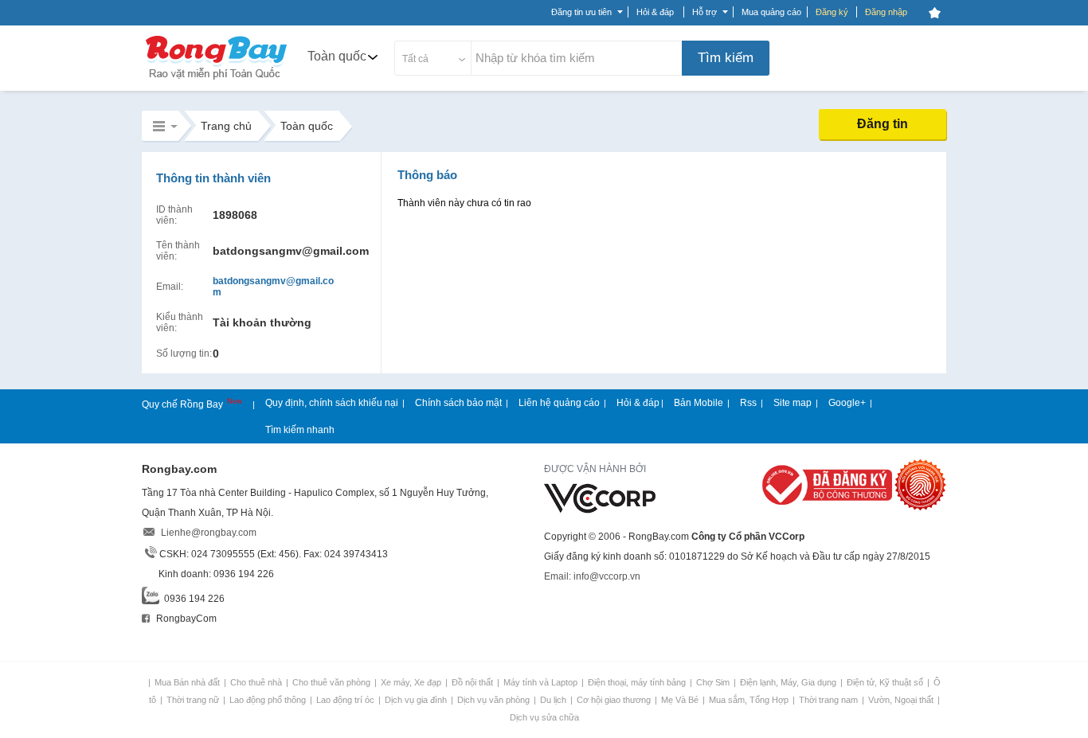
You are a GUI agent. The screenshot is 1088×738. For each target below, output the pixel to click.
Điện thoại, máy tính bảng (638, 682)
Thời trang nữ (193, 700)
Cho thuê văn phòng (332, 682)
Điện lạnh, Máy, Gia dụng (789, 682)
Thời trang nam (829, 700)
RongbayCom (185, 618)
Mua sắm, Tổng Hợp (750, 700)
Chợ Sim (714, 682)
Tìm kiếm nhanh (300, 429)
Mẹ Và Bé (681, 700)
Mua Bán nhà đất (188, 682)
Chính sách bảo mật (458, 402)
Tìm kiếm (725, 57)
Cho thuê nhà (257, 682)
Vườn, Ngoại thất (902, 700)
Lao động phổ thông (268, 700)
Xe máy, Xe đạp (412, 682)
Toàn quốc (336, 56)
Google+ (847, 402)
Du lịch (554, 700)
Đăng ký (832, 12)
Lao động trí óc (346, 700)
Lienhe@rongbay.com (208, 532)
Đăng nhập (886, 12)
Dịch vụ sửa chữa (544, 717)
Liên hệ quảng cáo (559, 402)
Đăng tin (882, 124)
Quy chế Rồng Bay (183, 404)
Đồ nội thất (473, 682)
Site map (792, 402)
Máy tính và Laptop (541, 682)
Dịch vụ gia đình (417, 700)
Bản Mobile (698, 402)
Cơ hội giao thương (615, 700)
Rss (748, 402)
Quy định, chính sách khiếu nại (331, 402)
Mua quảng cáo (771, 12)
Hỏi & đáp (637, 402)
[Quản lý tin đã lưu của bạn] (934, 13)
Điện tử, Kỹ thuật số (886, 682)
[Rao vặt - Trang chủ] (217, 81)
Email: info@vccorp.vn (592, 576)
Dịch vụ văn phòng (494, 700)
